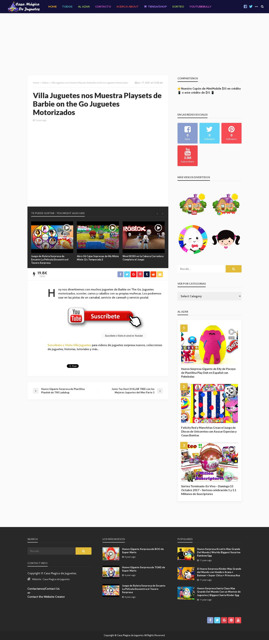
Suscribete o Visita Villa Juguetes (69, 345)
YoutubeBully (200, 6)
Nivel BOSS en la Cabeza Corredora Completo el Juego (143, 258)
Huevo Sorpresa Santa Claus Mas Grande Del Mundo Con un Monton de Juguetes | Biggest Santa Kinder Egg (219, 591)
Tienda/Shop (157, 6)
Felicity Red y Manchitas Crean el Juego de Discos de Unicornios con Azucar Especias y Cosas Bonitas (209, 431)
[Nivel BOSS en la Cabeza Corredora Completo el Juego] (144, 237)
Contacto (103, 6)
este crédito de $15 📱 (199, 92)
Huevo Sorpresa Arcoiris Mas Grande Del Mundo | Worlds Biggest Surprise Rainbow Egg (218, 552)
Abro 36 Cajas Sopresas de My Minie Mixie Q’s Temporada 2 (98, 258)
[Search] (262, 6)
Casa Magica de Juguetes (56, 579)
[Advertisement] (134, 40)
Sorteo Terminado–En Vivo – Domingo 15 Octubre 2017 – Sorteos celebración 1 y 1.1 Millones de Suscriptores (208, 490)
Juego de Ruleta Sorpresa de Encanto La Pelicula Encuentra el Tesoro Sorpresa (49, 259)
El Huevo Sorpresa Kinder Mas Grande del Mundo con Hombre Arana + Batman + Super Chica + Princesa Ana (219, 572)
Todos (67, 6)
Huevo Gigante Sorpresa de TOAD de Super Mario (143, 569)
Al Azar (84, 6)
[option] (52, 242)
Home (52, 6)
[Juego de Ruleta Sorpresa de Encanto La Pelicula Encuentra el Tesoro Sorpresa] (52, 237)
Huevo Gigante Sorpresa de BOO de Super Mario (143, 551)
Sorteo (178, 6)
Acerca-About (127, 6)
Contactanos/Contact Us (43, 588)
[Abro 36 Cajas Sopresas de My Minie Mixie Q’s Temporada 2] (98, 237)
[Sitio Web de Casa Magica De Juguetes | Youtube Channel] (23, 6)
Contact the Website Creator (46, 596)
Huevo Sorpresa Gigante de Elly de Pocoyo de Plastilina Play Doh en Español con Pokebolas (208, 372)
